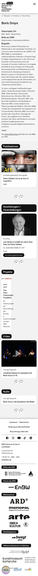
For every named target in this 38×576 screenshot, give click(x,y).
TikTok (25, 438)
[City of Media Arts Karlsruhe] (28, 569)
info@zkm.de (6, 459)
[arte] (19, 516)
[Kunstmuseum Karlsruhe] (12, 560)
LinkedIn (31, 438)
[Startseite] (8, 7)
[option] (7, 303)
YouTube (19, 438)
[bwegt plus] (19, 538)
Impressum (13, 422)
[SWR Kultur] (15, 524)
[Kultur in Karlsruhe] (25, 524)
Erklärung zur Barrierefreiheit (19, 427)
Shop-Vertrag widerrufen (19, 431)
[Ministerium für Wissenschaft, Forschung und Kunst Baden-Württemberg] (15, 474)
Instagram (13, 438)
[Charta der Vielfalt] (13, 569)
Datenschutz (24, 422)
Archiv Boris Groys (11, 134)
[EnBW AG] (19, 487)
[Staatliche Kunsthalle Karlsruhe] (30, 560)
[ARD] (19, 501)
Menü (34, 4)
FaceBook (7, 438)
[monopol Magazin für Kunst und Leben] (19, 508)
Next (21, 197)
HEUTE (6, 570)
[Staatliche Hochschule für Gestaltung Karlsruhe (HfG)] (19, 552)
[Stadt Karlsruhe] (30, 473)
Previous (16, 197)
